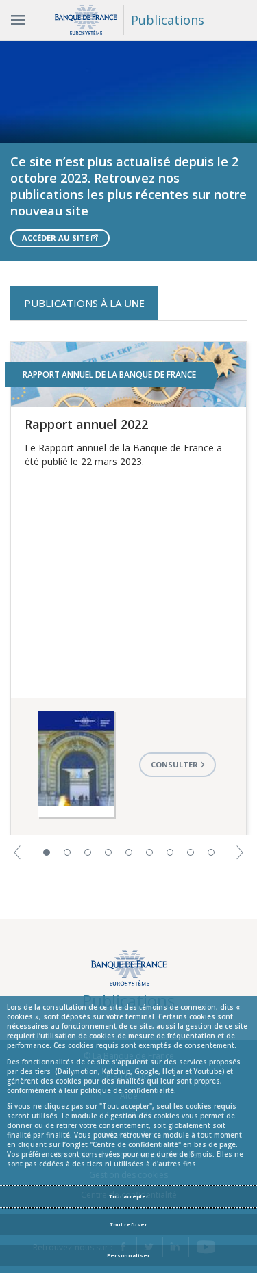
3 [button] (87, 852)
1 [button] (46, 852)
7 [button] (170, 852)
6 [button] (149, 852)
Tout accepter (129, 1196)
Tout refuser (128, 1224)
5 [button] (128, 852)
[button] (17, 851)
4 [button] (108, 852)
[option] (128, 150)
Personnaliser (128, 1255)
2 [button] (67, 852)
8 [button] (190, 852)
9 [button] (211, 852)
